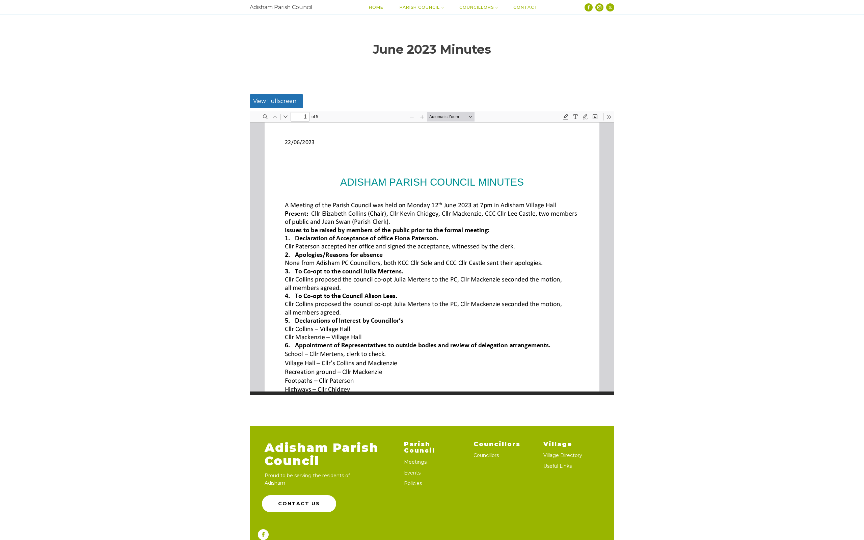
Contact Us (299, 504)
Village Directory (562, 455)
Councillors (476, 7)
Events (412, 473)
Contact (525, 7)
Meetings (415, 462)
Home (376, 7)
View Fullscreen (274, 101)
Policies (413, 483)
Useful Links (557, 466)
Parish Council (420, 7)
